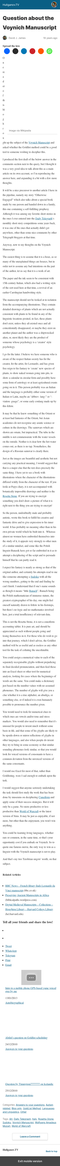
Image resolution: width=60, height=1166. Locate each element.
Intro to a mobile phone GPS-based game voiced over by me (30, 989)
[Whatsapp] (49, 53)
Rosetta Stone (10, 496)
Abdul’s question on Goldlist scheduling (26, 1037)
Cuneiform (44, 797)
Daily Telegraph (43, 218)
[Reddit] (41, 53)
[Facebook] (7, 53)
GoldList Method (32, 1108)
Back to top (51, 1151)
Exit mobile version (30, 1161)
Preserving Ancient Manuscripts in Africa (27, 895)
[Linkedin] (24, 53)
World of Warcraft (29, 811)
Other (23, 1111)
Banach (33, 590)
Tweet (8, 946)
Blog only (17, 1108)
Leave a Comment (30, 1136)
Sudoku (35, 576)
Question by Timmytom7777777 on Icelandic (29, 1084)
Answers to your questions (19, 1049)
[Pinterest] (32, 53)
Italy (34, 1118)
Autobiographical (14, 1002)
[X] (15, 53)
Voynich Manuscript (39, 142)
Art (10, 1118)
